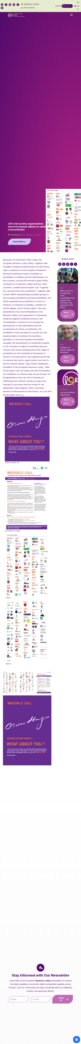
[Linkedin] (2, 8)
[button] (71, 15)
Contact (59, 6)
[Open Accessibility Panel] (76, 1039)
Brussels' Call (64, 389)
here (22, 395)
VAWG (62, 288)
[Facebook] (2, 4)
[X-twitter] (6, 4)
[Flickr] (10, 4)
